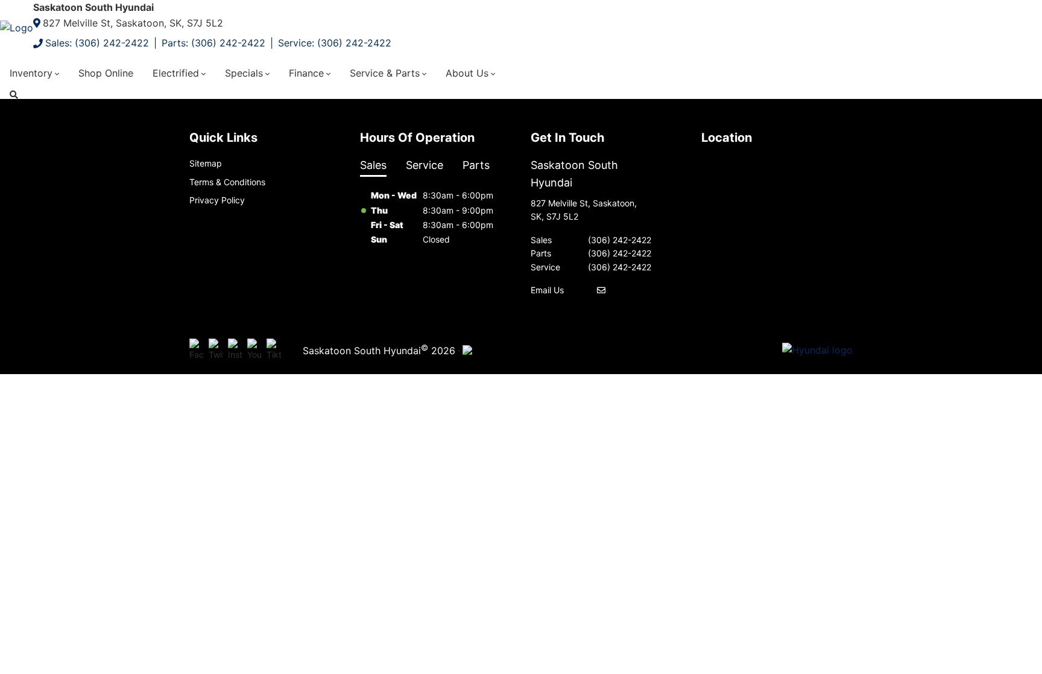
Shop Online (105, 73)
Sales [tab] (373, 165)
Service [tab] (424, 165)
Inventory (31, 73)
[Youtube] (254, 350)
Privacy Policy (217, 200)
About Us (467, 73)
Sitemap (205, 163)
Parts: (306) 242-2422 (213, 43)
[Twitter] (216, 350)
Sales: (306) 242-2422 (97, 43)
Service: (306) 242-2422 (334, 43)
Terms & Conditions (227, 182)
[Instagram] (235, 350)
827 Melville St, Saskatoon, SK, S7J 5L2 (133, 23)
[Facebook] (196, 350)
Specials (244, 73)
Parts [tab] (476, 165)
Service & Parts (385, 73)
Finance (306, 73)
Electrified (176, 73)
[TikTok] (274, 350)
